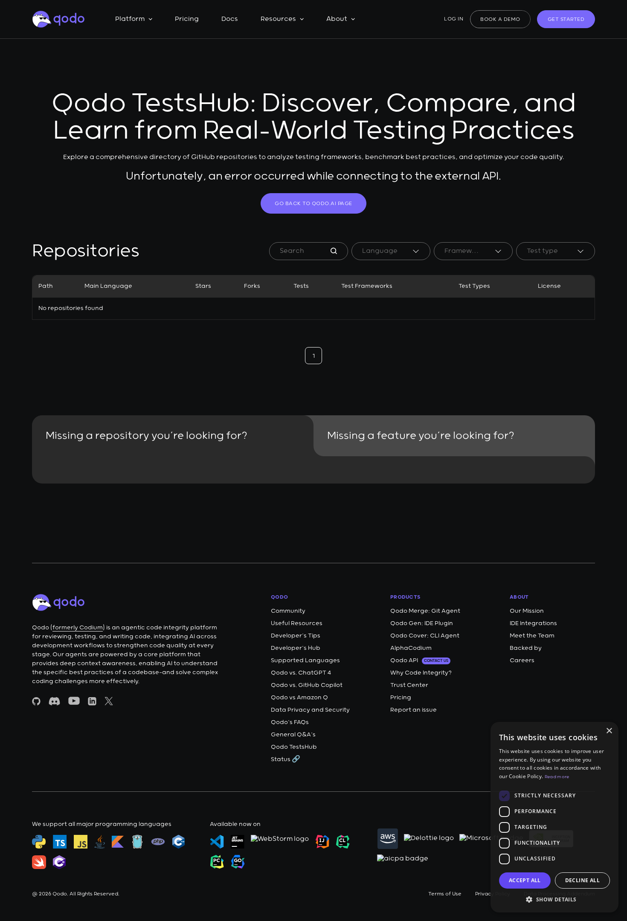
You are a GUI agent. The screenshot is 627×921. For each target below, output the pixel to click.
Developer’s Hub (295, 648)
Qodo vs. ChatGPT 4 (301, 672)
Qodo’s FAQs (290, 722)
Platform (130, 19)
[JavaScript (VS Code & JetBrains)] (80, 842)
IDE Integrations (533, 623)
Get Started (566, 19)
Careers (522, 660)
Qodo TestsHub (294, 747)
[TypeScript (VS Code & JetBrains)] (60, 842)
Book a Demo (500, 19)
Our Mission (527, 611)
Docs (229, 19)
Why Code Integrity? (421, 672)
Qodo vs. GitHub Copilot (307, 685)
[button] (554, 899)
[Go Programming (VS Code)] (137, 842)
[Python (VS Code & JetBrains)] (39, 842)
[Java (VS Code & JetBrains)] (99, 842)
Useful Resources (296, 623)
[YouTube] (74, 701)
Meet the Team (532, 635)
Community (288, 611)
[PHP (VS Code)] (158, 842)
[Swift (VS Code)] (39, 862)
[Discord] (54, 701)
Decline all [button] (582, 880)
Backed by (526, 648)
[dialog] (554, 817)
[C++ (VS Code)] (179, 842)
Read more (557, 776)
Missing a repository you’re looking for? (146, 436)
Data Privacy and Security (310, 710)
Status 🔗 (285, 759)
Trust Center (409, 685)
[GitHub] (36, 701)
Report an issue (413, 710)
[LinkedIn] (92, 701)
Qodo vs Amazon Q (299, 697)
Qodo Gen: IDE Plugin (421, 623)
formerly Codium (77, 627)
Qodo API (419, 660)
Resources (278, 19)
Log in (453, 19)
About (336, 19)
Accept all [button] (525, 880)
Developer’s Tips (295, 635)
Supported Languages (305, 660)
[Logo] (58, 19)
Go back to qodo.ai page (313, 203)
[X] (108, 701)
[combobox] (390, 251)
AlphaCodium (411, 648)
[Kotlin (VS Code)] (118, 842)
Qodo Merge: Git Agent (425, 611)
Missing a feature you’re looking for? (420, 436)
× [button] (609, 731)
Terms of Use (445, 894)
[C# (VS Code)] (59, 862)
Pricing (187, 19)
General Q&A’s (293, 734)
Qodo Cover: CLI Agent (424, 635)
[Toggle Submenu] (150, 19)
